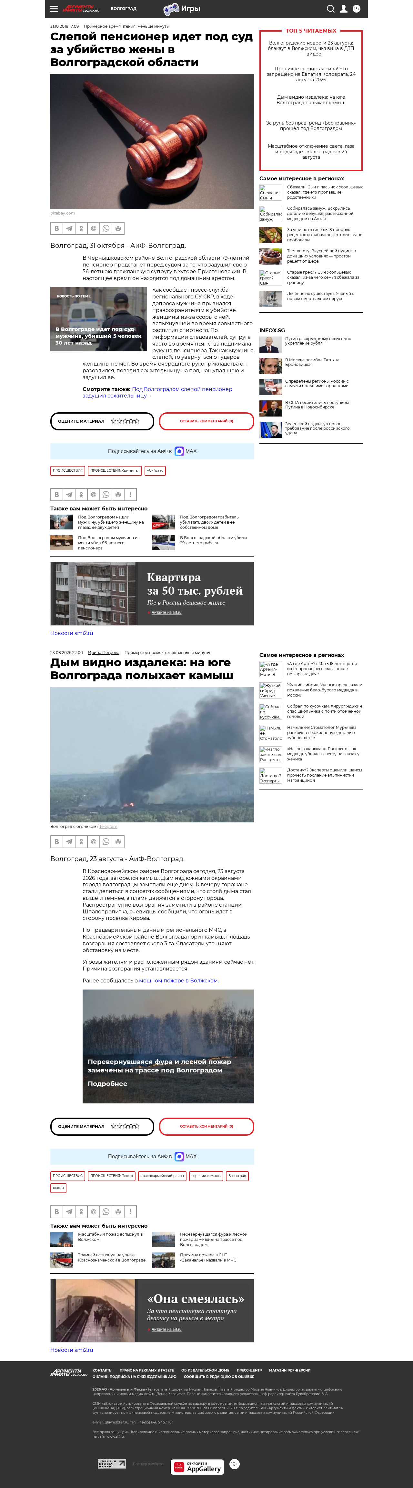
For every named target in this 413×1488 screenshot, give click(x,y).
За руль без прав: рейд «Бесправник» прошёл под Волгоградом (311, 125)
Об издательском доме (205, 1370)
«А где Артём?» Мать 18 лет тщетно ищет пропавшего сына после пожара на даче (322, 668)
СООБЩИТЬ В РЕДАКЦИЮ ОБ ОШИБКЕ (219, 1377)
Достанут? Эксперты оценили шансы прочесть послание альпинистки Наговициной (324, 775)
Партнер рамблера (148, 1464)
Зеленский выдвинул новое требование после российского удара (317, 428)
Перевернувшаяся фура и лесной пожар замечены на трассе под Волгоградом (159, 1066)
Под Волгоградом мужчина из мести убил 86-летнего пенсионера (108, 542)
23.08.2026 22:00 (66, 652)
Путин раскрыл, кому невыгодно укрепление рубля (318, 341)
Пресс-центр (249, 1370)
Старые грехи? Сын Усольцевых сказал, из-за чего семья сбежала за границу (323, 277)
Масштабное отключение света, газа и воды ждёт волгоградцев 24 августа (311, 152)
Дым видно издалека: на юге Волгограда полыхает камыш (311, 100)
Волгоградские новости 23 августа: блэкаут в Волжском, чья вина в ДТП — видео (311, 48)
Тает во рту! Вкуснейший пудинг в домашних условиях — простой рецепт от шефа (321, 256)
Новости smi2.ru (71, 633)
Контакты (102, 1370)
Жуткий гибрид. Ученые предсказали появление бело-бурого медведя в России (324, 690)
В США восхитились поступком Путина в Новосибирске (317, 404)
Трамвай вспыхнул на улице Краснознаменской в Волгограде (112, 1257)
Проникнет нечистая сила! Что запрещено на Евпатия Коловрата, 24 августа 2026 (311, 74)
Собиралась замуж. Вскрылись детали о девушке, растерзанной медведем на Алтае (320, 213)
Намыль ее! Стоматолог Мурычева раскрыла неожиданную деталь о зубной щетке (322, 732)
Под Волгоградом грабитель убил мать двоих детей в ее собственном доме (209, 522)
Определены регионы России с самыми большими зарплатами (317, 383)
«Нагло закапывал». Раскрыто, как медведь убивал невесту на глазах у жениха (323, 753)
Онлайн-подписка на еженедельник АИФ (134, 1377)
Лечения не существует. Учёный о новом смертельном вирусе (321, 296)
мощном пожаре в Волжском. (179, 981)
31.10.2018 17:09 (64, 26)
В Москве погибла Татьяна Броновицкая (312, 362)
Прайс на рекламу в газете (147, 1370)
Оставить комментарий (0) (206, 421)
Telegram (108, 826)
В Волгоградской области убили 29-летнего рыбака (213, 540)
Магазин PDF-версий (289, 1370)
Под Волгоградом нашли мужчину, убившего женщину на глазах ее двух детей (111, 522)
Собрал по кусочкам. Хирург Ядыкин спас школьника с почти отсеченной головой (324, 711)
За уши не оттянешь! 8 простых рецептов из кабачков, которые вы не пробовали (324, 234)
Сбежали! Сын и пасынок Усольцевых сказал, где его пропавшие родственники (325, 192)
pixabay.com (62, 213)
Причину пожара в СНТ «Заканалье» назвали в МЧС (208, 1257)
